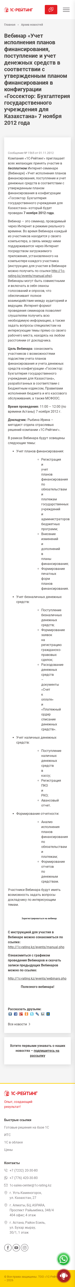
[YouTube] (16, 1249)
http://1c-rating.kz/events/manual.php (36, 947)
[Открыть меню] (66, 9)
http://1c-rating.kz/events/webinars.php (37, 978)
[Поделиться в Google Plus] (21, 1015)
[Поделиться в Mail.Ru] (48, 1015)
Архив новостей (32, 24)
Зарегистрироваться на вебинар (39, 918)
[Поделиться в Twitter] (32, 1015)
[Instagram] (24, 1249)
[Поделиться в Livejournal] (37, 1015)
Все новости (18, 1024)
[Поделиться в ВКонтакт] (10, 1015)
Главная (9, 24)
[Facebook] (8, 1249)
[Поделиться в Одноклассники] (26, 1015)
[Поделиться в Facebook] (15, 1015)
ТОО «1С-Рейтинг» (50, 1276)
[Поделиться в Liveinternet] (42, 1015)
